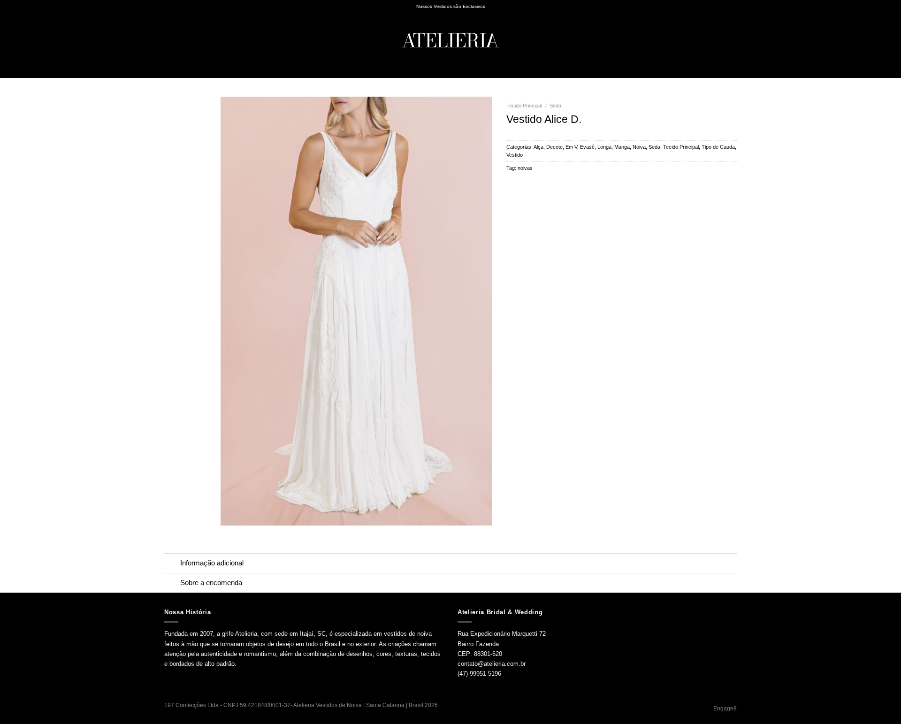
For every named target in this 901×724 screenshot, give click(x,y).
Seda (555, 105)
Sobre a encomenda (211, 583)
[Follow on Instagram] (711, 72)
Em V (571, 147)
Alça (538, 147)
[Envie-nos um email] (721, 72)
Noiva (639, 147)
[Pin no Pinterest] (539, 184)
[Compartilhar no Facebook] (511, 184)
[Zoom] (230, 515)
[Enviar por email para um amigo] (530, 184)
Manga (622, 147)
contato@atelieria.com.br (492, 663)
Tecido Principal (524, 105)
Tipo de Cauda (718, 147)
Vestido (514, 155)
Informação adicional (212, 563)
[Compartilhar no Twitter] (521, 184)
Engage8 (725, 708)
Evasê (587, 147)
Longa (604, 147)
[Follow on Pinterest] (731, 72)
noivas (525, 168)
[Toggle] (172, 564)
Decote (554, 147)
